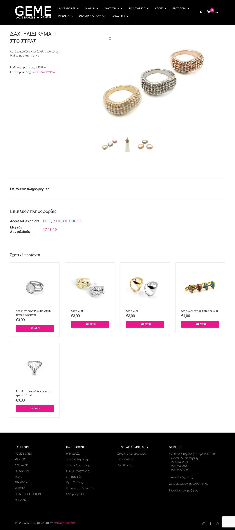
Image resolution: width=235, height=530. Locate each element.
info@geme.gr (186, 477)
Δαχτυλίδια (32, 72)
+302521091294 (178, 470)
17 (45, 229)
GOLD (47, 221)
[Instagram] (204, 524)
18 (50, 229)
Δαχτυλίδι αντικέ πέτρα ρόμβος (199, 310)
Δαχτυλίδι (77, 310)
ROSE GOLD (61, 221)
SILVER (76, 221)
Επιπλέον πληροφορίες (30, 189)
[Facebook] (211, 524)
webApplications (64, 523)
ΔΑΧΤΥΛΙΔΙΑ (47, 72)
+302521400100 (178, 466)
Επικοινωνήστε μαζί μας (183, 490)
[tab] (31, 189)
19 (55, 229)
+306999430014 (178, 462)
